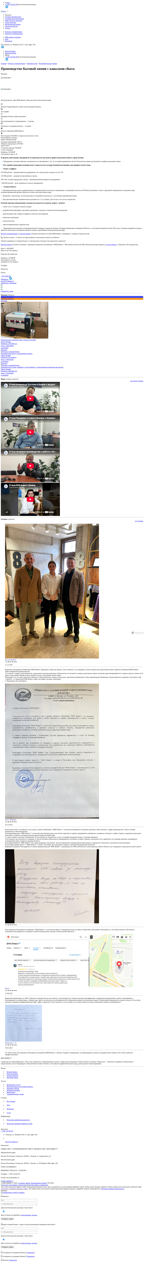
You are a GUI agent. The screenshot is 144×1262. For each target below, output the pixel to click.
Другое (7, 28)
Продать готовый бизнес (14, 34)
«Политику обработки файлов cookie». (15, 1189)
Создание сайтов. (24, 1183)
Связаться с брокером (8, 283)
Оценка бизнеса (12, 1076)
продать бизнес (25, 234)
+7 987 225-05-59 (11, 4)
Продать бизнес (10, 53)
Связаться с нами (7, 291)
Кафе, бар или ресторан (13, 20)
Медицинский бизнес (13, 24)
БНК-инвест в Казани (13, 37)
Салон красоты (10, 22)
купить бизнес (111, 244)
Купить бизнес (10, 51)
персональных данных (29, 1215)
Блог (6, 39)
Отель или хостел (11, 26)
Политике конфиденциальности (112, 1189)
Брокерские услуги (13, 1085)
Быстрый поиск (12, 1077)
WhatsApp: (5, 279)
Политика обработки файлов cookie (19, 1124)
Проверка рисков (13, 1088)
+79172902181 (6, 276)
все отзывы (139, 521)
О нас (9, 1113)
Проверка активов (13, 1090)
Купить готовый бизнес (13, 32)
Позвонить (31, 1252)
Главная (4, 63)
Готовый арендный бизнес (14, 19)
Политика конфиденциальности (18, 1120)
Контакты (8, 41)
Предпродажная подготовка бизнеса (20, 1087)
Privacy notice (138, 632)
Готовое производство (13, 17)
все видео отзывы (136, 381)
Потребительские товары (48, 63)
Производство (32, 63)
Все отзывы (11, 1101)
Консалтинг (11, 1092)
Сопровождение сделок (15, 1094)
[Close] (2, 1251)
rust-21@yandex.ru (7, 281)
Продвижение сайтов (39, 1183)
